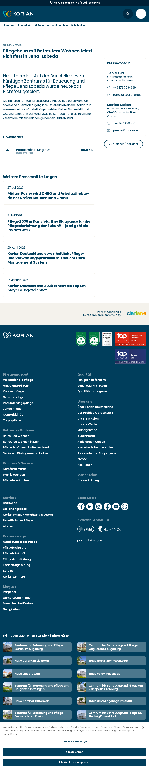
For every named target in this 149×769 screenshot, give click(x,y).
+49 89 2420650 (124, 123)
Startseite (10, 503)
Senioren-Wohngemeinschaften (26, 453)
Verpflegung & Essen (92, 386)
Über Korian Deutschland (95, 407)
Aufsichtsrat (86, 436)
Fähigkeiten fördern (91, 380)
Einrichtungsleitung (16, 565)
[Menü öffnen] (141, 14)
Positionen (84, 465)
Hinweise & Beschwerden (95, 447)
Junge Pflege (12, 409)
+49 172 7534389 (124, 87)
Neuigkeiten (11, 609)
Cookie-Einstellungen (74, 741)
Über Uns (8, 25)
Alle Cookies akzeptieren (74, 762)
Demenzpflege (13, 397)
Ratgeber (9, 592)
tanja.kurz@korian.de (127, 95)
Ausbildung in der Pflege (20, 542)
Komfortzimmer (14, 469)
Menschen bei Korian (18, 603)
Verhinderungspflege (18, 403)
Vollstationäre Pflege (18, 380)
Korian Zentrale (14, 576)
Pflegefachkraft (14, 547)
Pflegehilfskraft (14, 553)
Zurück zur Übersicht (123, 144)
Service (8, 571)
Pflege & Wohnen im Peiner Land (26, 447)
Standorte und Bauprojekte (96, 453)
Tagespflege (12, 420)
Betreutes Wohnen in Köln (21, 442)
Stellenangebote (15, 509)
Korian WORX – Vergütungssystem (28, 515)
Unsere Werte (87, 424)
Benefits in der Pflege (18, 520)
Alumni (8, 526)
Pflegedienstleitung (17, 559)
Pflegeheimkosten (16, 480)
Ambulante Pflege (15, 386)
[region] (74, 745)
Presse (82, 459)
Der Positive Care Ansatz (95, 413)
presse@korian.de (125, 130)
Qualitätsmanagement (93, 391)
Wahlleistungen (14, 475)
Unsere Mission (88, 418)
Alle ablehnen (74, 752)
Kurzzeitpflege (13, 391)
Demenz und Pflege (17, 598)
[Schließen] (143, 728)
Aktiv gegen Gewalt (91, 442)
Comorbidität (13, 414)
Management (87, 430)
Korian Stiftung (88, 480)
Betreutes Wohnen (16, 436)
